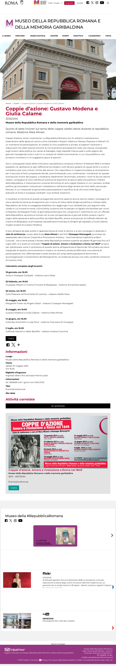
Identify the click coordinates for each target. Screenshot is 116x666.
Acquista (69, 3)
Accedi (80, 3)
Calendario (94, 36)
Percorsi (20, 36)
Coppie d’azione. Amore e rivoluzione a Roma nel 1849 (45, 470)
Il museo (6, 36)
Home (8, 103)
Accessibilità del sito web (94, 660)
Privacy (45, 660)
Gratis (11, 338)
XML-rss (109, 660)
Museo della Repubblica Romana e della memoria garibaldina (48, 653)
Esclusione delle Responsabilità (62, 660)
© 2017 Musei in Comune (28, 660)
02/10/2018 (77, 583)
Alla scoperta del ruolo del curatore (59, 621)
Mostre (54, 36)
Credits (79, 660)
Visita (108, 36)
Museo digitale (37, 36)
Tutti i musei (54, 3)
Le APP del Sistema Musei (43, 541)
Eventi (65, 36)
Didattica (78, 36)
